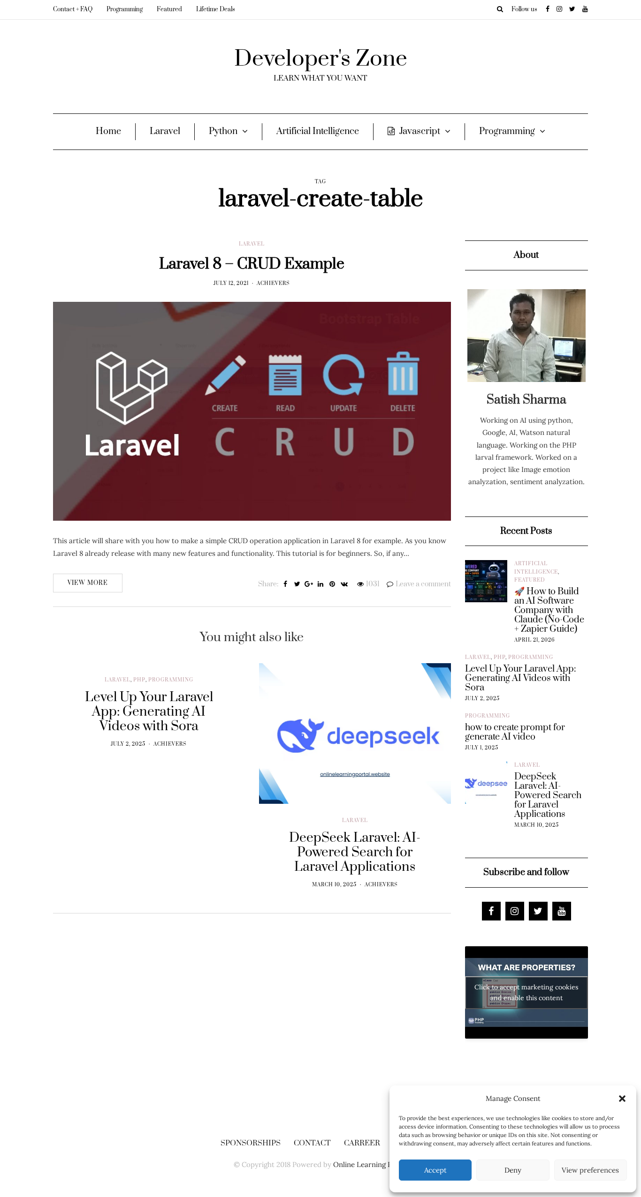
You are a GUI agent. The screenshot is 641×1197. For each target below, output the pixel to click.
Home (108, 131)
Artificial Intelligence (317, 131)
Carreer (362, 1143)
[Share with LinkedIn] (321, 584)
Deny (512, 1170)
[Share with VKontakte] (344, 584)
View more (88, 583)
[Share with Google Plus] (309, 584)
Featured (169, 9)
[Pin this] (332, 584)
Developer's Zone (320, 59)
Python (223, 131)
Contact (312, 1143)
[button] (622, 1098)
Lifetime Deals (215, 9)
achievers (273, 283)
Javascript (419, 131)
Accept (435, 1170)
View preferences (590, 1170)
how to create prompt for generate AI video (515, 732)
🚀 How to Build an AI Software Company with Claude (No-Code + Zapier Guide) (549, 610)
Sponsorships (251, 1143)
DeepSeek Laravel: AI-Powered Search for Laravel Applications (547, 795)
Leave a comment (423, 584)
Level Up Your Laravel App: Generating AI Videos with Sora (520, 679)
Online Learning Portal (370, 1164)
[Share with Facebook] (285, 584)
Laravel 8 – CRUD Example (251, 264)
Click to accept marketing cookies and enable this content (526, 992)
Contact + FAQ (72, 9)
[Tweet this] (297, 584)
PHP (139, 680)
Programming (125, 9)
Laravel (165, 131)
